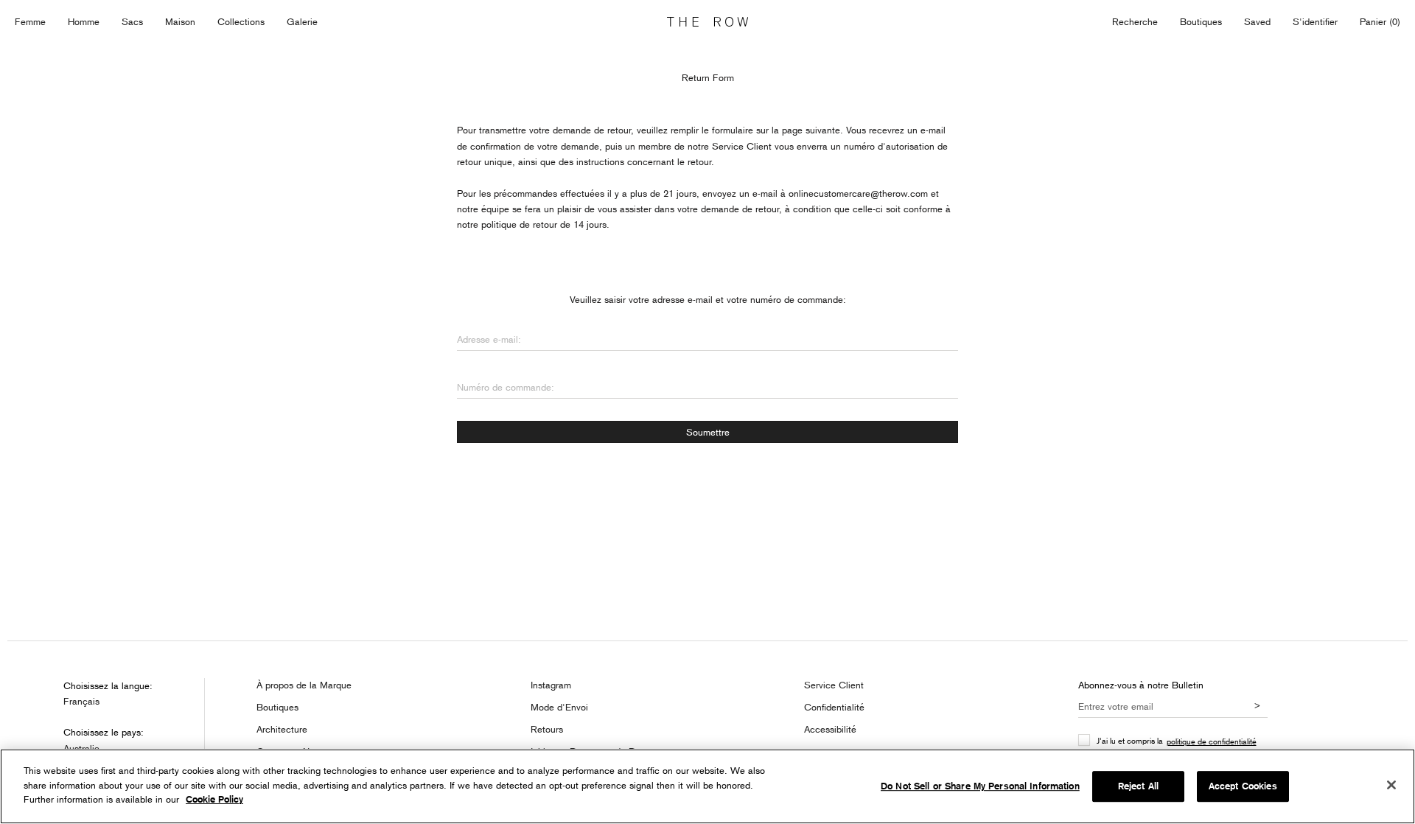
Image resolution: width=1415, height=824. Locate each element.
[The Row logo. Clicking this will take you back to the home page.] (707, 22)
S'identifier (1315, 21)
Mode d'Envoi (559, 707)
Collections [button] (241, 21)
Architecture (281, 729)
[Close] (1391, 785)
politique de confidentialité (1212, 741)
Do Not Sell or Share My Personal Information (980, 786)
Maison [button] (180, 21)
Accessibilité (830, 729)
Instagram (551, 685)
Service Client (834, 685)
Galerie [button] (302, 21)
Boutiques (1201, 21)
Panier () (1380, 21)
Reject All (1138, 786)
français (81, 701)
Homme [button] (83, 21)
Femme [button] (30, 21)
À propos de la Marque (304, 685)
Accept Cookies (1243, 786)
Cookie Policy (214, 799)
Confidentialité (834, 707)
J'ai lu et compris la (1177, 741)
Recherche (1135, 21)
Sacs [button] (132, 21)
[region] (707, 786)
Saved (1257, 22)
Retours (547, 729)
